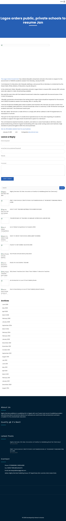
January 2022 (6, 339)
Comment (3, 163)
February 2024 (6, 332)
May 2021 (4, 367)
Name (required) (5, 140)
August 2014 (5, 388)
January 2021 (5, 381)
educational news (33, 132)
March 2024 (5, 329)
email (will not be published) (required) (11, 148)
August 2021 (5, 357)
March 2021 (5, 374)
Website (3, 155)
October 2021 (6, 350)
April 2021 (4, 370)
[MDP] (25, 1)
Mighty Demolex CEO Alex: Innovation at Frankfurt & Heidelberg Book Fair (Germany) (35, 442)
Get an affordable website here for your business (16, 129)
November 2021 (6, 346)
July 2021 (4, 360)
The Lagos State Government (10, 79)
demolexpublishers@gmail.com (17, 470)
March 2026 (5, 315)
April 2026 (5, 311)
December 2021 (6, 343)
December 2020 (6, 384)
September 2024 (7, 325)
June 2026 (5, 304)
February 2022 (6, 336)
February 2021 (6, 377)
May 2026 (5, 308)
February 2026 (6, 318)
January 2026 (6, 322)
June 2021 (5, 364)
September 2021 (6, 353)
